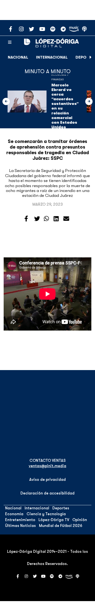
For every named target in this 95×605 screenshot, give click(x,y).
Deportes (60, 508)
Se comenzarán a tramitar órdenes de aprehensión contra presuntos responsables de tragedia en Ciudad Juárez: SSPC (47, 150)
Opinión (79, 520)
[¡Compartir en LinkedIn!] (56, 218)
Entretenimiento (20, 520)
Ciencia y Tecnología (46, 514)
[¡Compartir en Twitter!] (37, 218)
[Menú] (9, 42)
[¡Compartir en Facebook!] (26, 218)
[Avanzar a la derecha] (90, 57)
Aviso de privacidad (47, 479)
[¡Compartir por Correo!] (66, 218)
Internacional (52, 57)
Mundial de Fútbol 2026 (60, 526)
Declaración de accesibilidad (47, 493)
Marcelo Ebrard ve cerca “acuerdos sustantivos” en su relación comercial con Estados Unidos (65, 106)
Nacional (18, 57)
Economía (14, 514)
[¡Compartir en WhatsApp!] (46, 218)
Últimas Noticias (20, 526)
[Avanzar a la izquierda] (6, 101)
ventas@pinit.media (47, 466)
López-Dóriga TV (53, 520)
